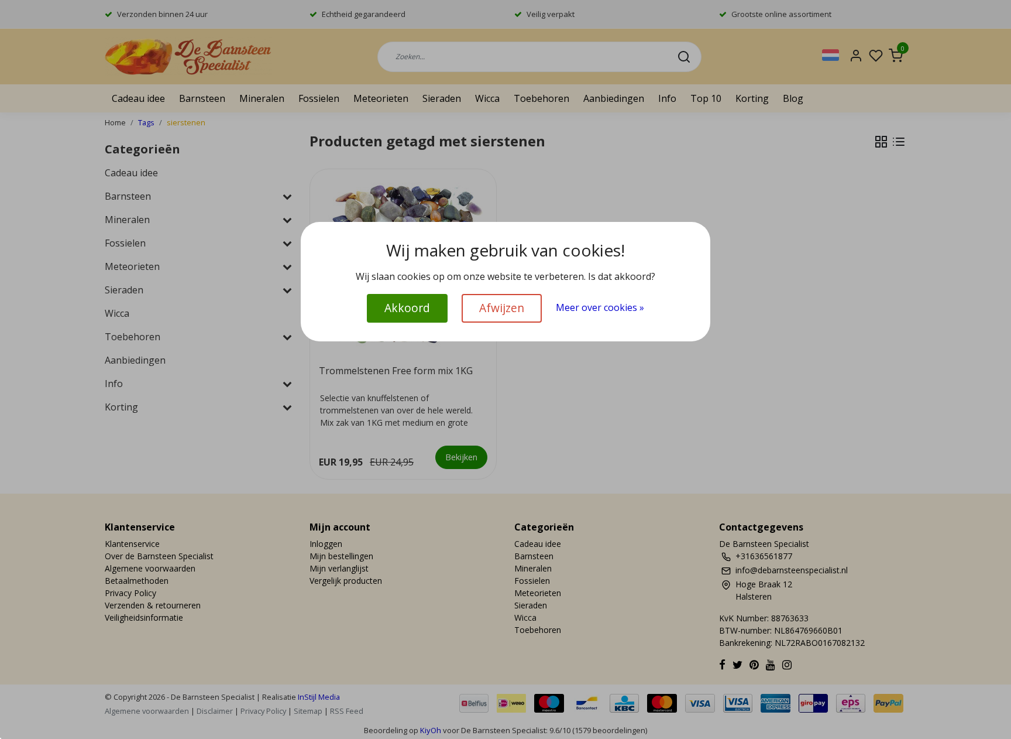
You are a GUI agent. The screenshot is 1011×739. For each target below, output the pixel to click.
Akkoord (407, 308)
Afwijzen (501, 308)
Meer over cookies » (600, 307)
